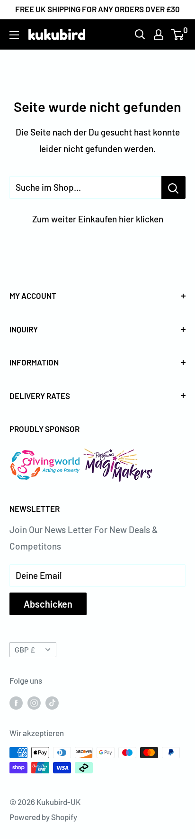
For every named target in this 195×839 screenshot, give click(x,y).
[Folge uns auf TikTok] (52, 702)
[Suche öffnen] (140, 34)
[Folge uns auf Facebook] (16, 702)
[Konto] (158, 34)
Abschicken (48, 604)
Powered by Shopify (43, 817)
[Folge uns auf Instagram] (34, 702)
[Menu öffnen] (14, 35)
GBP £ (25, 649)
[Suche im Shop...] (173, 187)
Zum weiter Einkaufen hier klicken (97, 218)
